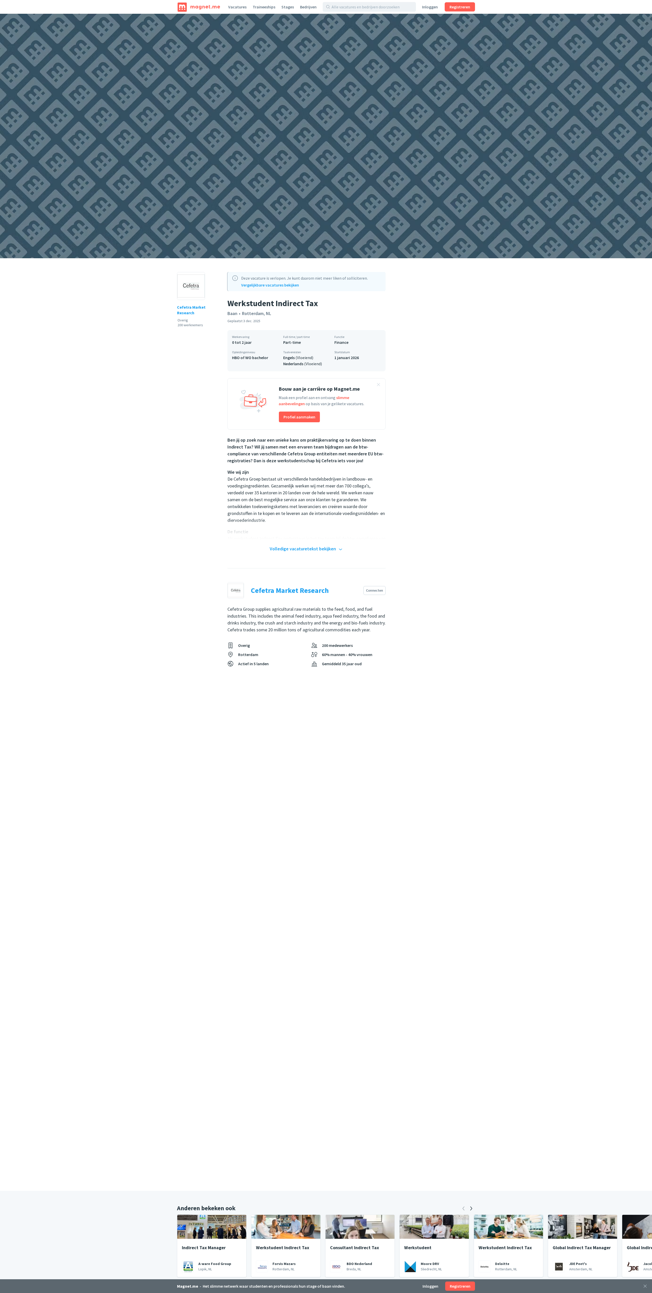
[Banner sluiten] (378, 385)
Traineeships (264, 6)
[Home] (199, 7)
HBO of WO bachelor (250, 357)
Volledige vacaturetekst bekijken (303, 549)
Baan (232, 313)
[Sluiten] (645, 1286)
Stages (287, 6)
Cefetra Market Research (191, 310)
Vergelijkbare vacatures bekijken (270, 285)
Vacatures (237, 6)
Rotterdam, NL (256, 313)
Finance (341, 342)
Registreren (460, 6)
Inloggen (430, 6)
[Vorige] (463, 1208)
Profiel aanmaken (299, 416)
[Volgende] (471, 1208)
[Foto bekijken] (326, 136)
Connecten (374, 590)
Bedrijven (308, 6)
